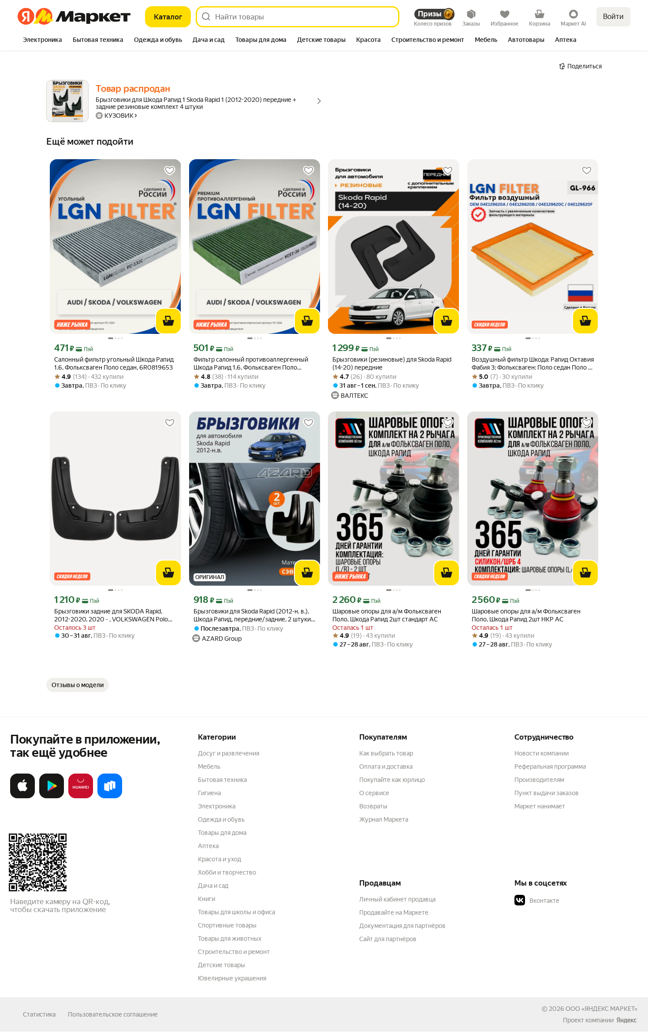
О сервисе (374, 792)
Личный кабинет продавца (397, 899)
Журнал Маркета (383, 819)
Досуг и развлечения (228, 753)
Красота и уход (219, 859)
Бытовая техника (222, 779)
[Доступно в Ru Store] (109, 796)
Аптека (208, 845)
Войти (613, 16)
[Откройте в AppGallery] (80, 796)
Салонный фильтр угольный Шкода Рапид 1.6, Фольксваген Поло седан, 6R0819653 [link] (114, 363)
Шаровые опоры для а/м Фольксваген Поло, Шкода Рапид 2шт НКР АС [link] (526, 615)
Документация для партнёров (402, 925)
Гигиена (209, 792)
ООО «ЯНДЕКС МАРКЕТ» (601, 1008)
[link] (77, 685)
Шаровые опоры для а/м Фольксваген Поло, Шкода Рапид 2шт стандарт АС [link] (386, 615)
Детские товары (221, 964)
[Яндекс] (626, 1020)
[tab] (42, 40)
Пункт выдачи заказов (546, 792)
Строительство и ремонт (234, 951)
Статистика (39, 1014)
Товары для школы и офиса (236, 912)
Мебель (209, 766)
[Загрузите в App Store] (22, 796)
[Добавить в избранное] (170, 171)
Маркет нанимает (539, 806)
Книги (206, 898)
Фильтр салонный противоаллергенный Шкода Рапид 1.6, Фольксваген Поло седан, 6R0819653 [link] (251, 363)
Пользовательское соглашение (113, 1014)
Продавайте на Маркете (393, 912)
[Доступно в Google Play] (51, 796)
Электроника (216, 806)
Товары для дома (222, 832)
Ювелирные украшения (232, 978)
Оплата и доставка (386, 766)
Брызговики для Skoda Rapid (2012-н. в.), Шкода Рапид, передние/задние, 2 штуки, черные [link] (253, 615)
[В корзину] (168, 321)
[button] (576, 900)
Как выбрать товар (386, 753)
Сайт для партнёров (388, 938)
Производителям (539, 779)
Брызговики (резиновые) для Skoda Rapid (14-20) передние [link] (391, 363)
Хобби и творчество (227, 872)
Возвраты (373, 806)
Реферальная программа (550, 766)
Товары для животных (229, 938)
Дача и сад (213, 885)
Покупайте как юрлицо (392, 779)
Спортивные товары (227, 925)
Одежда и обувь (221, 819)
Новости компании (541, 753)
